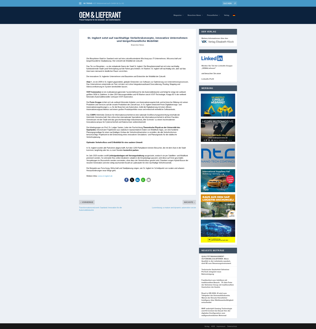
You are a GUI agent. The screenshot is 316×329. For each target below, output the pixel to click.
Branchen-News (194, 15)
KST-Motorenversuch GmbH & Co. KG (108, 3)
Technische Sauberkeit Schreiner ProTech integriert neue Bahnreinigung (215, 271)
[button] (126, 180)
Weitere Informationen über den (214, 38)
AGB (213, 326)
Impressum (221, 326)
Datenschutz (232, 326)
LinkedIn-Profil (207, 79)
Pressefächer (212, 15)
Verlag (226, 15)
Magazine (178, 15)
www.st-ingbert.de (105, 176)
